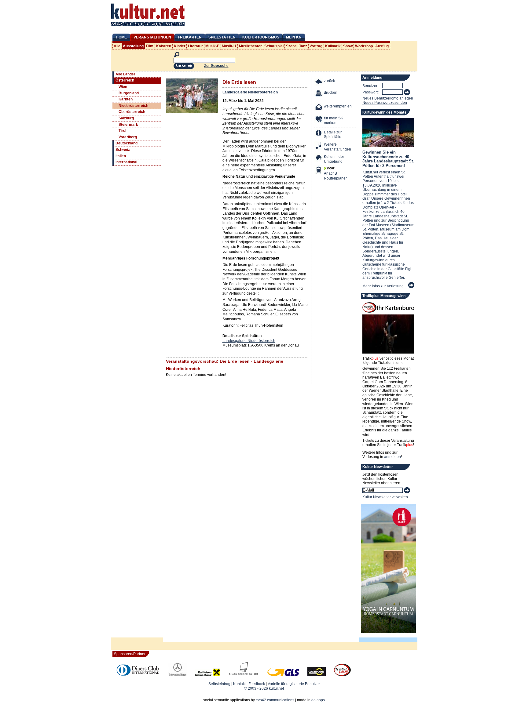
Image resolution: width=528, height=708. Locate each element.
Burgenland (129, 93)
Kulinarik (333, 46)
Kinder (179, 46)
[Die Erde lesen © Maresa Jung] (192, 112)
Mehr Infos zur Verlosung (383, 286)
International (126, 162)
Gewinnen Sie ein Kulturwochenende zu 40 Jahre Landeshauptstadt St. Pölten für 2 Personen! (388, 159)
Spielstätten (222, 37)
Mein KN (294, 37)
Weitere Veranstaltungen (337, 146)
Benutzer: (370, 86)
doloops (318, 700)
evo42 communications (275, 700)
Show (348, 46)
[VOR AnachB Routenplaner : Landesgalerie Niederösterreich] (319, 170)
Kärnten (126, 99)
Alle (117, 46)
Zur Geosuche (216, 66)
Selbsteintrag (219, 684)
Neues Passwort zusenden (384, 102)
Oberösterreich (132, 112)
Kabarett (163, 46)
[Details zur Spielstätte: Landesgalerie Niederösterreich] (319, 134)
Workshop (364, 46)
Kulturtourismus (260, 37)
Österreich (125, 80)
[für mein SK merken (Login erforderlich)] (319, 119)
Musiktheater (250, 46)
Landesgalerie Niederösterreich (250, 92)
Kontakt (239, 684)
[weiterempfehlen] (319, 108)
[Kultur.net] (148, 27)
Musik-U (229, 46)
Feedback (256, 684)
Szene (291, 46)
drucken (330, 92)
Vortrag (316, 46)
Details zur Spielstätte (333, 134)
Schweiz (123, 149)
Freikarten (190, 37)
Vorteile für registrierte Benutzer (294, 684)
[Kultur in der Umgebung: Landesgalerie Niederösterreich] (319, 158)
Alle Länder (125, 74)
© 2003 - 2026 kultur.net (264, 688)
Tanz (303, 46)
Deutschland (127, 143)
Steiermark (128, 124)
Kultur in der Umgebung (334, 159)
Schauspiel (274, 46)
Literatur (195, 46)
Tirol (122, 131)
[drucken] (319, 94)
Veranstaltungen (152, 37)
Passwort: (370, 92)
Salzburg (126, 118)
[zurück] (319, 82)
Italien (121, 156)
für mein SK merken (333, 120)
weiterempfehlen (338, 106)
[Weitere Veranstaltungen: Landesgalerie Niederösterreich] (319, 146)
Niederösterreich (133, 105)
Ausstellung (133, 46)
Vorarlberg (128, 137)
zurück (329, 81)
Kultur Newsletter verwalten (385, 497)
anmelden (392, 457)
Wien (123, 87)
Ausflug (382, 46)
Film (149, 46)
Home (121, 37)
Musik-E (212, 46)
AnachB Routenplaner (329, 175)
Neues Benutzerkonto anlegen (387, 98)
